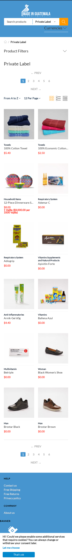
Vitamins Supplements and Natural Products (49, 259)
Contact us (10, 485)
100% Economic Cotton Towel (53, 148)
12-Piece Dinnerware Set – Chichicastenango (19, 202)
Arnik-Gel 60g (12, 318)
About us (9, 512)
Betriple (8, 372)
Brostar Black (12, 426)
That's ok (18, 554)
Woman (42, 369)
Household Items (12, 199)
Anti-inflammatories (14, 314)
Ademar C (44, 202)
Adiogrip (9, 261)
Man (6, 423)
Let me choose (11, 547)
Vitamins (42, 314)
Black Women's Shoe (50, 372)
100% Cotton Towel (15, 148)
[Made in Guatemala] (36, 10)
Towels (7, 144)
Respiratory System (47, 199)
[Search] (63, 22)
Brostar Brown (47, 426)
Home (5, 42)
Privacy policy (12, 498)
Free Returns (11, 494)
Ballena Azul (45, 318)
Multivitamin (10, 369)
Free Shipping (12, 489)
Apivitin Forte (46, 263)
